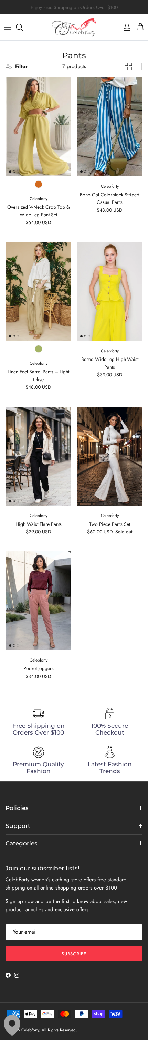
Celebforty (30, 1030)
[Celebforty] (74, 27)
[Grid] (128, 66)
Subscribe (74, 953)
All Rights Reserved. (59, 1030)
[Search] (22, 27)
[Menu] (7, 27)
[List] (138, 66)
